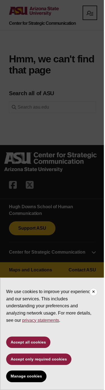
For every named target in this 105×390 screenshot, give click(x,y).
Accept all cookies (28, 342)
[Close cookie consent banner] (93, 292)
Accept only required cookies (39, 359)
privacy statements (40, 320)
